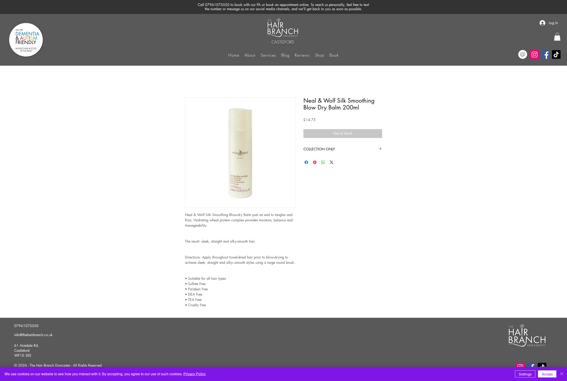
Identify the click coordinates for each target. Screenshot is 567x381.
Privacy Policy (194, 373)
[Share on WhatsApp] (323, 162)
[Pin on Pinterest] (314, 162)
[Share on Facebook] (306, 162)
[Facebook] (545, 54)
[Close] (561, 373)
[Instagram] (534, 54)
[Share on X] (331, 162)
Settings (525, 374)
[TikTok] (556, 54)
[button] (268, 55)
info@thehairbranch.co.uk (33, 335)
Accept (547, 374)
